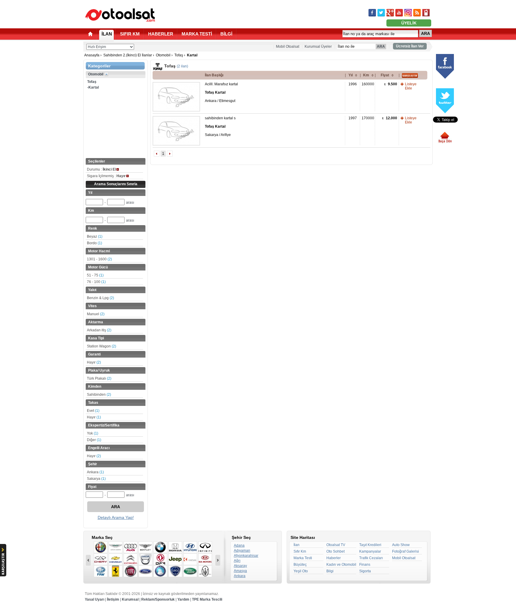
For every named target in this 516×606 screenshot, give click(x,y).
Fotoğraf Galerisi (405, 551)
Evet (93, 411)
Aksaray (240, 566)
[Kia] (205, 559)
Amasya (240, 571)
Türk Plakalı (99, 378)
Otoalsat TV (335, 545)
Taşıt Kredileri (370, 545)
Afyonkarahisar (246, 556)
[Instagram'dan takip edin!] (408, 12)
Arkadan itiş (99, 330)
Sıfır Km (300, 551)
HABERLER (160, 33)
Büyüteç (300, 564)
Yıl (350, 75)
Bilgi (330, 571)
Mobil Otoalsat (287, 46)
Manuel (96, 314)
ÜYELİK (409, 23)
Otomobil (163, 55)
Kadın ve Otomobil (341, 564)
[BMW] (160, 547)
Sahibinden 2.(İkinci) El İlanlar (127, 55)
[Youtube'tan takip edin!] (399, 12)
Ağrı (237, 561)
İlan (297, 545)
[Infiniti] (205, 547)
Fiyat (385, 75)
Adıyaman (242, 550)
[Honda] (175, 547)
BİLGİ (226, 33)
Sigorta (365, 571)
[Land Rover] (190, 571)
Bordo (94, 243)
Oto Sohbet (335, 551)
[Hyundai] (190, 547)
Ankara (95, 472)
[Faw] (101, 571)
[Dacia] (145, 559)
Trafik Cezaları (371, 558)
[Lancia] (175, 571)
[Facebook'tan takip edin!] (372, 12)
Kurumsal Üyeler (318, 46)
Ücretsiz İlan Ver (410, 46)
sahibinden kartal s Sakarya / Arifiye (220, 126)
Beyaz (94, 236)
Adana (239, 545)
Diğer (94, 440)
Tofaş (178, 55)
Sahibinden (99, 394)
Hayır (94, 362)
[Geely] (160, 571)
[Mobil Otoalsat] (426, 12)
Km (366, 75)
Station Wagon (101, 346)
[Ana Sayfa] (90, 33)
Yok (92, 433)
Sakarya (96, 479)
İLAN (107, 33)
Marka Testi (303, 558)
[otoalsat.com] (120, 15)
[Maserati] (205, 571)
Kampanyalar (370, 551)
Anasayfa (91, 55)
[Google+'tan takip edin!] (390, 12)
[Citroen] (130, 559)
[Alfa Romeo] (101, 547)
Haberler (333, 558)
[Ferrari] (115, 571)
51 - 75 (95, 275)
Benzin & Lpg (100, 298)
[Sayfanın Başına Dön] (447, 137)
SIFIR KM (130, 33)
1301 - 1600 (99, 259)
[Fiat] (130, 571)
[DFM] (160, 559)
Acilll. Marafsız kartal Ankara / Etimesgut (221, 92)
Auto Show (401, 545)
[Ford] (145, 571)
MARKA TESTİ (197, 33)
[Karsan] (190, 559)
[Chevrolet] (115, 559)
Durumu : (101, 169)
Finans (364, 564)
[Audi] (130, 547)
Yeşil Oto (301, 571)
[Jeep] (175, 559)
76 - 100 (96, 282)
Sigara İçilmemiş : (106, 176)
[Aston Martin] (115, 547)
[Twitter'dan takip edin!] (381, 12)
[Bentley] (145, 547)
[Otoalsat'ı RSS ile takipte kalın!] (417, 12)
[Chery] (101, 559)
